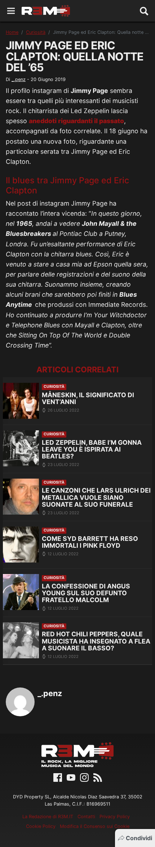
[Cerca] (144, 11)
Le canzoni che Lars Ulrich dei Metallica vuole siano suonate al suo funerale (96, 497)
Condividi (139, 838)
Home (12, 32)
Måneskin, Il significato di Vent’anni (88, 398)
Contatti (86, 816)
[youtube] (71, 777)
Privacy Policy (114, 816)
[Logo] (46, 11)
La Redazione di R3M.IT (47, 816)
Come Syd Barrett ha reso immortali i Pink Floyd (90, 542)
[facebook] (57, 777)
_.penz (19, 79)
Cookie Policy (41, 826)
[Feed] (97, 777)
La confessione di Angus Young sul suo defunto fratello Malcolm (86, 593)
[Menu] (11, 11)
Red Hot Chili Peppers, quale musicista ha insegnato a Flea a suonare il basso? (96, 641)
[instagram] (84, 777)
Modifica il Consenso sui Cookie (94, 826)
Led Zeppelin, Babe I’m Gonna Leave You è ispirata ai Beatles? (92, 449)
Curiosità (35, 32)
